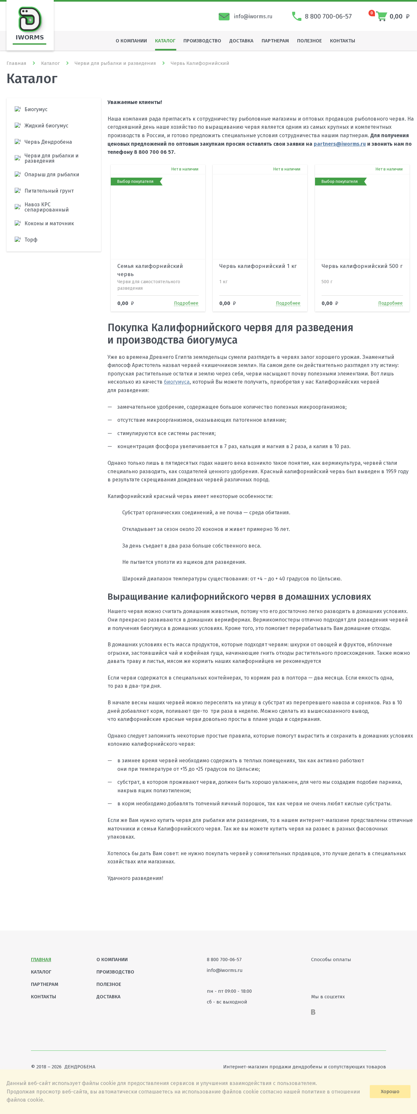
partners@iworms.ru (340, 144)
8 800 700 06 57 (154, 152)
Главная (16, 63)
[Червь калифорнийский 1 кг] (219, 169)
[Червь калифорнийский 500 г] (321, 169)
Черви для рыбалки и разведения (115, 63)
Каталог (50, 63)
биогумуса (177, 382)
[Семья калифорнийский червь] (117, 169)
